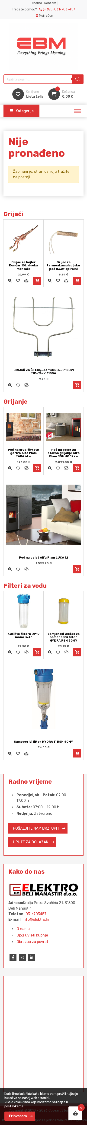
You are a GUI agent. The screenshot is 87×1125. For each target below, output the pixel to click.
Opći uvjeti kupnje (32, 935)
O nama (36, 3)
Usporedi (26, 281)
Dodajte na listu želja (18, 281)
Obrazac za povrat (32, 942)
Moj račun (45, 16)
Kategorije (25, 111)
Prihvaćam (18, 1116)
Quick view (10, 281)
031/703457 (36, 914)
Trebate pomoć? (43, 9)
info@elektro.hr (36, 919)
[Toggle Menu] (77, 111)
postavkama (13, 1106)
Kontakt (50, 3)
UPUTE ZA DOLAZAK (30, 842)
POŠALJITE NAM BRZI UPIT (36, 828)
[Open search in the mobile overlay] (43, 79)
